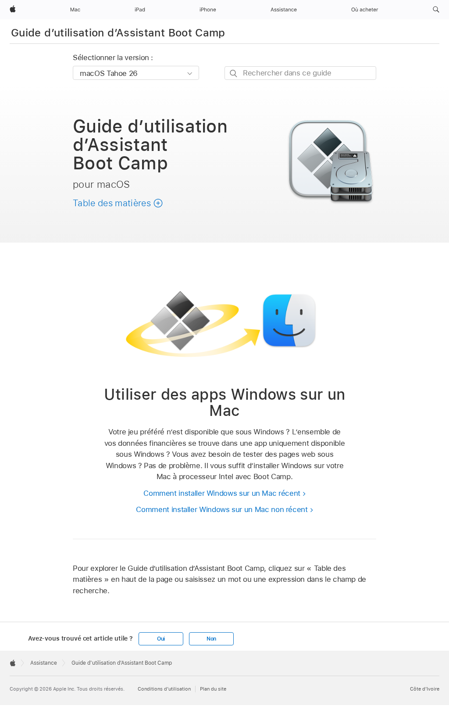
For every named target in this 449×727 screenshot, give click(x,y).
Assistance (43, 663)
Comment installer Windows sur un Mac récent (221, 493)
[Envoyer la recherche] (234, 73)
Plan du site (213, 689)
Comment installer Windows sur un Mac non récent (221, 509)
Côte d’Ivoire (424, 689)
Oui (161, 639)
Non (211, 639)
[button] (436, 9)
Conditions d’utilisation (164, 689)
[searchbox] (300, 73)
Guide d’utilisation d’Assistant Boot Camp (118, 32)
